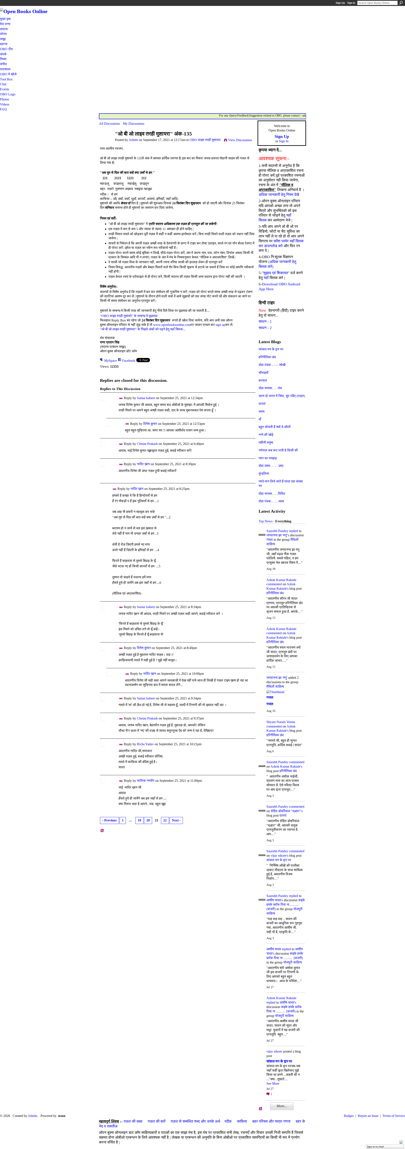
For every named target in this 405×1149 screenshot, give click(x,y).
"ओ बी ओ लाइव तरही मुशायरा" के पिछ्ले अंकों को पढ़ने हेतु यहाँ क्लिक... (142, 329)
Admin (133, 140)
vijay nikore (274, 1051)
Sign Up (340, 2)
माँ (260, 419)
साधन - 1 (265, 321)
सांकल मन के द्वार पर (271, 349)
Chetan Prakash (147, 444)
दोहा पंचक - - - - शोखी (272, 365)
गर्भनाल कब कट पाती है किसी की (278, 450)
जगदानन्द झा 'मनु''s (277, 535)
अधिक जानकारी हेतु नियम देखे (279, 194)
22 (165, 820)
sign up (220, 325)
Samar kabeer (146, 398)
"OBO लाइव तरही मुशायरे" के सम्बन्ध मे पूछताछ (128, 316)
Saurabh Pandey (277, 531)
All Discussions (109, 123)
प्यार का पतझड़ (268, 458)
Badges (349, 1116)
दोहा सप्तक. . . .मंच (270, 388)
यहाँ (266, 278)
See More (272, 1083)
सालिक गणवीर (145, 780)
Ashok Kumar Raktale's (286, 766)
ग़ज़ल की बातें (156, 1121)
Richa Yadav (145, 744)
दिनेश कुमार (150, 423)
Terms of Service (393, 1116)
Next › (176, 820)
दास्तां (262, 403)
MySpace (110, 360)
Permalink (121, 398)
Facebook (128, 360)
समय (262, 411)
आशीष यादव (273, 949)
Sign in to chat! (375, 1146)
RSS (102, 831)
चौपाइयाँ (263, 372)
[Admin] (105, 142)
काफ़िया (242, 1121)
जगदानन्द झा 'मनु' (276, 677)
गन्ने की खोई (266, 434)
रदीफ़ (228, 1121)
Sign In (351, 2)
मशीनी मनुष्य (266, 442)
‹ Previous (109, 820)
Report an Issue (368, 1116)
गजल (269, 539)
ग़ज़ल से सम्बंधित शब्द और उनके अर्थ (195, 1121)
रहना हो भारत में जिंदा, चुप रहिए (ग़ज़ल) (282, 396)
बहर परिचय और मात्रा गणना (271, 1121)
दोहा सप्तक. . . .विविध (272, 493)
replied (293, 531)
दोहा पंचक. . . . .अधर (271, 501)
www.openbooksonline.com (172, 325)
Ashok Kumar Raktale (281, 580)
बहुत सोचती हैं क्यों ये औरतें (274, 427)
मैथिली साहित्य (275, 686)
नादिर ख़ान (143, 464)
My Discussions (133, 123)
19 (139, 820)
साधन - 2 (265, 328)
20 (148, 820)
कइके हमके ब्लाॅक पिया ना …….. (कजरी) (285, 904)
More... (282, 1106)
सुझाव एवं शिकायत (275, 273)
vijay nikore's (279, 855)
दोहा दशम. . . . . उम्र (271, 465)
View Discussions (240, 140)
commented (274, 584)
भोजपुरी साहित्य (292, 962)
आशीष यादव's (274, 900)
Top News (266, 521)
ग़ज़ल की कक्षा (133, 1121)
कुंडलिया (264, 473)
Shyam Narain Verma (280, 722)
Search (401, 3)
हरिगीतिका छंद (267, 357)
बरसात (263, 380)
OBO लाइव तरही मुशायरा (205, 140)
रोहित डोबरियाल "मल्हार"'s (287, 811)
